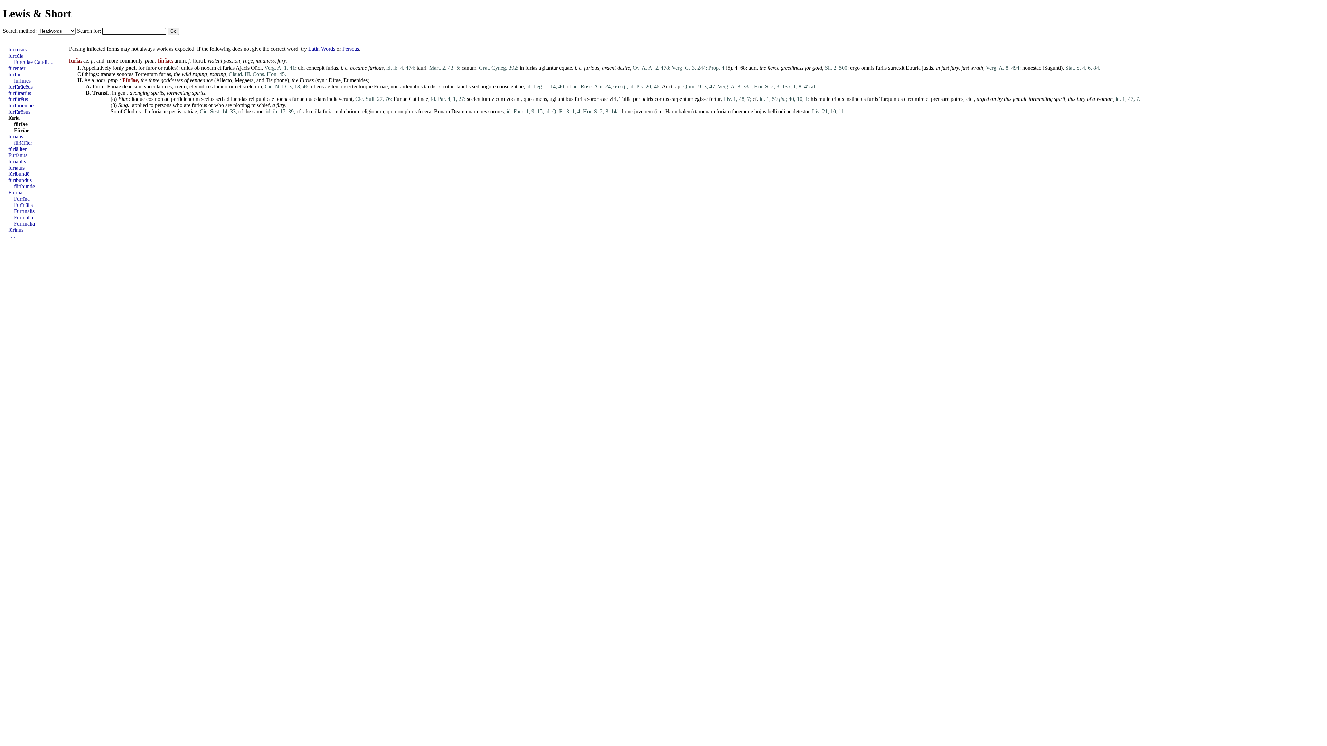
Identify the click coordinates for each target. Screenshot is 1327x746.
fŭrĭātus (16, 168)
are (187, 105)
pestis (175, 111)
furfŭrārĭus (19, 93)
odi (781, 111)
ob (197, 68)
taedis (430, 86)
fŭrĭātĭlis (17, 161)
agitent (332, 86)
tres (483, 111)
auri (753, 68)
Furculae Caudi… (33, 62)
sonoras (125, 74)
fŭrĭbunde (24, 186)
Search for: (89, 31)
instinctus (855, 99)
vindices (204, 86)
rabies (170, 68)
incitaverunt (339, 99)
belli (772, 111)
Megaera (244, 80)
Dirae (335, 80)
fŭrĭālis (15, 137)
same (257, 111)
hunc (627, 111)
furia (156, 111)
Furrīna (22, 199)
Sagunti (1052, 68)
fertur (715, 99)
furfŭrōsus (19, 112)
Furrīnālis (24, 211)
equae (565, 68)
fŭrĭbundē (18, 174)
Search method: (20, 31)
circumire (914, 99)
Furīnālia (23, 217)
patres (957, 99)
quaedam (316, 99)
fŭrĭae (21, 124)
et (219, 68)
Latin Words (321, 49)
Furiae (114, 86)
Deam (457, 111)
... (13, 43)
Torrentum (146, 74)
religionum (372, 111)
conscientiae (510, 86)
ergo (855, 68)
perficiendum (185, 99)
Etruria (913, 68)
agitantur (548, 68)
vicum (498, 99)
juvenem (643, 111)
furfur (14, 74)
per (636, 99)
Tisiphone (276, 80)
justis (927, 68)
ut (313, 86)
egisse (701, 99)
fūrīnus (15, 230)
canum (469, 68)
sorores (496, 111)
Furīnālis (23, 205)
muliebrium (346, 111)
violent (215, 61)
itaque (138, 99)
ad (167, 99)
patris (647, 99)
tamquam (705, 111)
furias (229, 68)
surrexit (896, 68)
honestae (1031, 68)
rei (251, 99)
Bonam (442, 111)
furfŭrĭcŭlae (21, 105)
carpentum (681, 99)
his (814, 99)
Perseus (350, 49)
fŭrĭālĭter (23, 143)
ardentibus (411, 86)
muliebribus (831, 99)
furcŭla (15, 56)
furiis (881, 68)
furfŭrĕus (18, 99)
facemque (742, 111)
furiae (298, 99)
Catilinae (418, 99)
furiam (723, 111)
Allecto (224, 80)
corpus (662, 99)
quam (472, 111)
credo (181, 86)
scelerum (252, 86)
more (112, 61)
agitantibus (561, 99)
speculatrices (158, 86)
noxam (208, 68)
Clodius (132, 111)
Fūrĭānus (17, 155)
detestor (801, 111)
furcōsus (17, 49)
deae (127, 86)
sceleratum (478, 99)
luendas (239, 99)
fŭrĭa (14, 118)
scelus (207, 99)
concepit (315, 68)
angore (488, 86)
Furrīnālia (24, 224)
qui (390, 111)
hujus (760, 111)
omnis (867, 68)
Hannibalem (678, 111)
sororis (594, 99)
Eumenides (355, 80)
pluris (411, 111)
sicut (444, 86)
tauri (421, 68)
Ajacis (243, 68)
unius (187, 68)
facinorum (225, 86)
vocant (513, 99)
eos (320, 86)
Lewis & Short (37, 13)
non (394, 86)
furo (198, 61)
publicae (265, 99)
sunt (138, 86)
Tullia (625, 99)
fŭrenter (16, 68)
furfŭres (22, 81)
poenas (283, 99)
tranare (108, 74)
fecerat (425, 111)
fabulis (463, 86)
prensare (940, 99)
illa (146, 111)
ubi (301, 68)
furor (151, 68)
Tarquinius (891, 99)
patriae (189, 111)
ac (605, 99)
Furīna (15, 192)
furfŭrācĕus (20, 87)
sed (475, 86)
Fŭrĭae (21, 130)
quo (528, 99)
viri (613, 99)
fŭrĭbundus (20, 180)
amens (540, 99)
